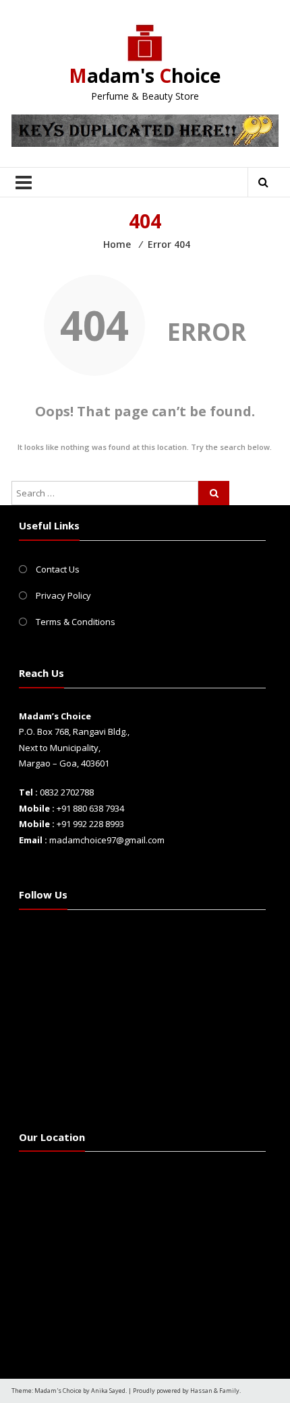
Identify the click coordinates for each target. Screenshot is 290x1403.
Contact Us (58, 569)
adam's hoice (145, 75)
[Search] (213, 493)
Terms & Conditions (75, 622)
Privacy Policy (63, 595)
